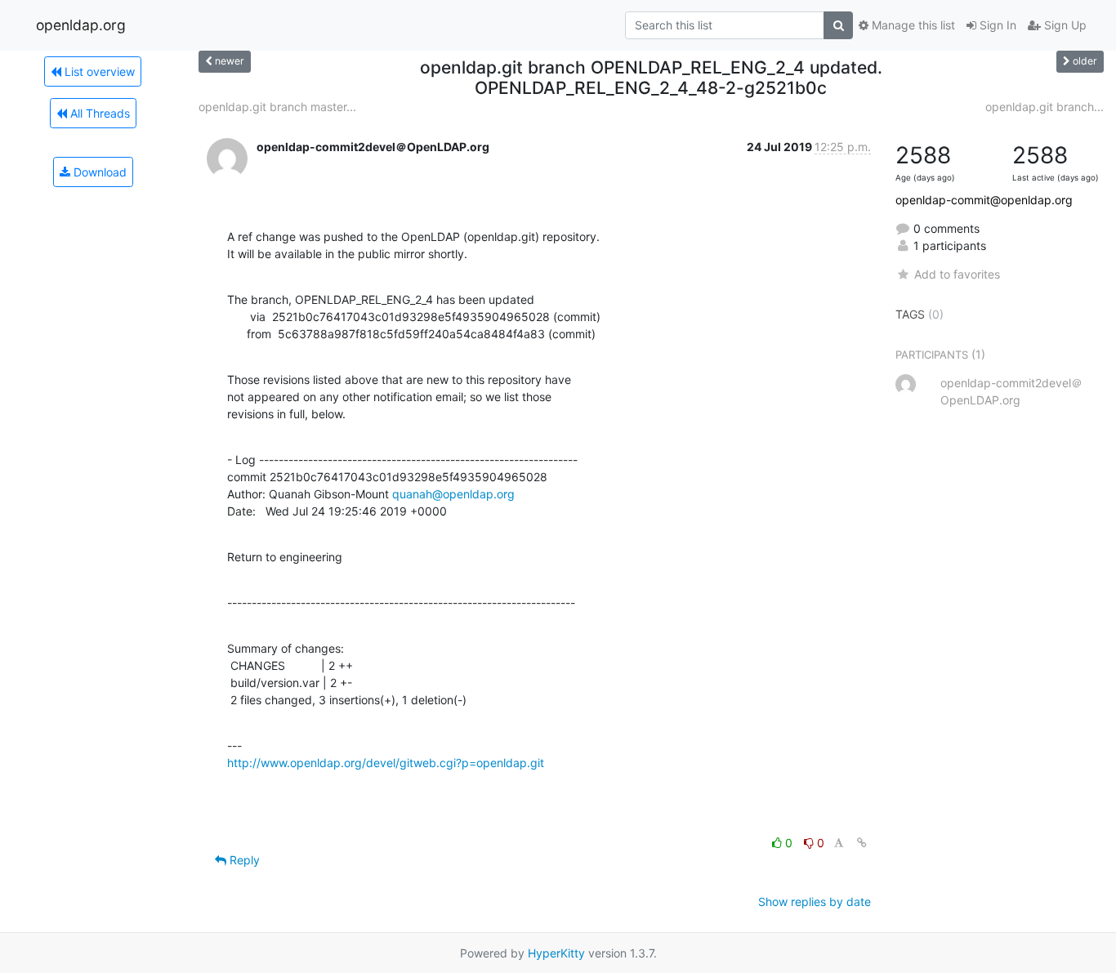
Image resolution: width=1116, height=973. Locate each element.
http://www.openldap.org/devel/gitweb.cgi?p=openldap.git (385, 763)
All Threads (98, 113)
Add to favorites (956, 274)
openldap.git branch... (1044, 107)
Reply (243, 860)
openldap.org (81, 24)
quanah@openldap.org (453, 494)
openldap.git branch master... (277, 107)
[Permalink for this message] (862, 842)
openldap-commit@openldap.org (984, 200)
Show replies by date (814, 901)
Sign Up (1064, 25)
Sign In (996, 25)
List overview (98, 71)
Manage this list (911, 25)
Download (98, 172)
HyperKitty (556, 953)
